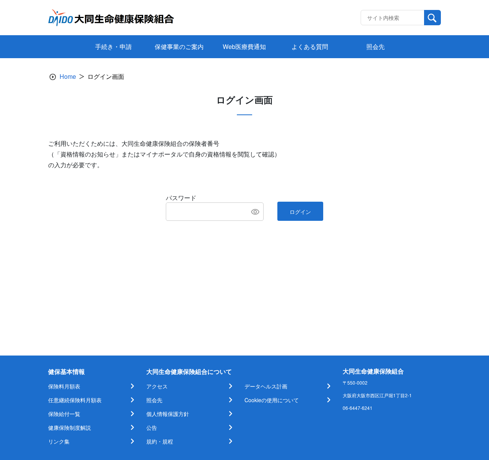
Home (68, 76)
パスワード (181, 197)
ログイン (300, 211)
